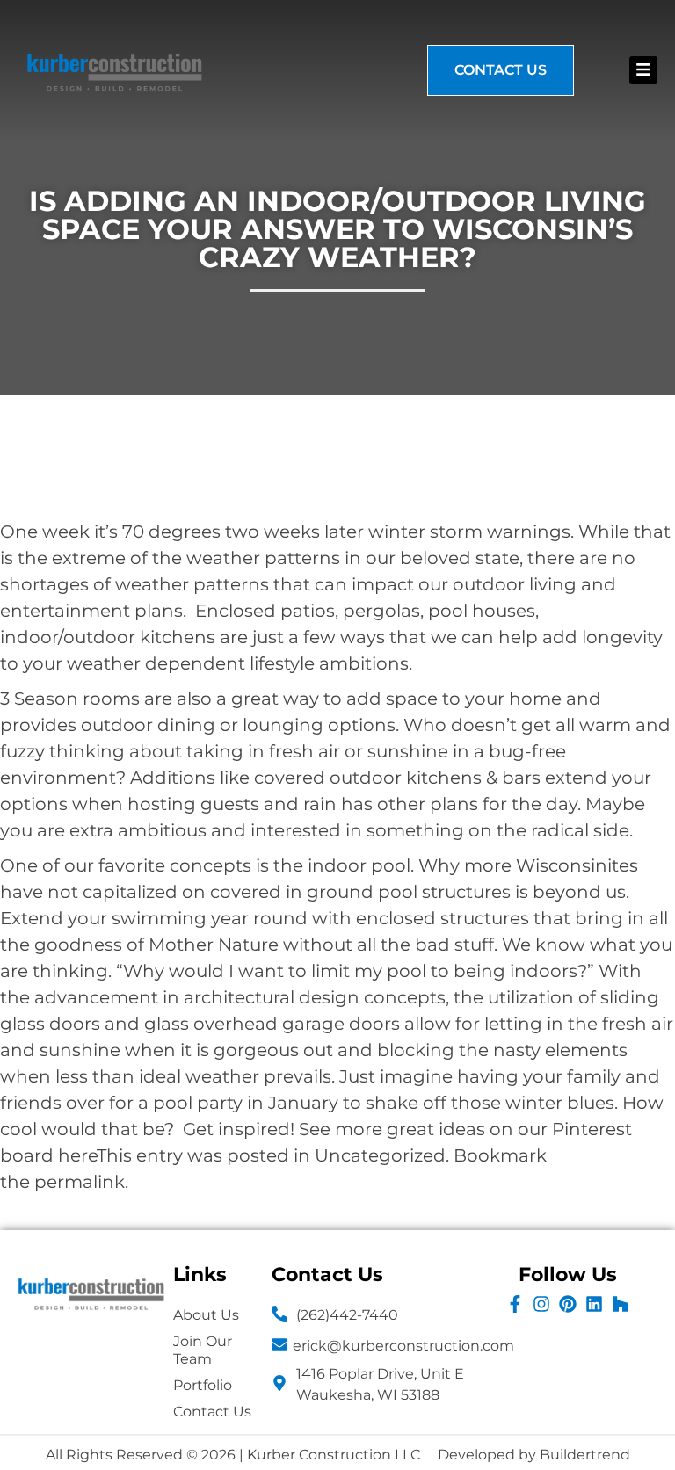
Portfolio (202, 1385)
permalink (79, 1181)
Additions (172, 777)
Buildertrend (585, 1454)
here (77, 1155)
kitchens (177, 637)
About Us (206, 1315)
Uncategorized (380, 1155)
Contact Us (212, 1411)
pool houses (481, 610)
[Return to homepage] (114, 70)
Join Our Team (202, 1350)
